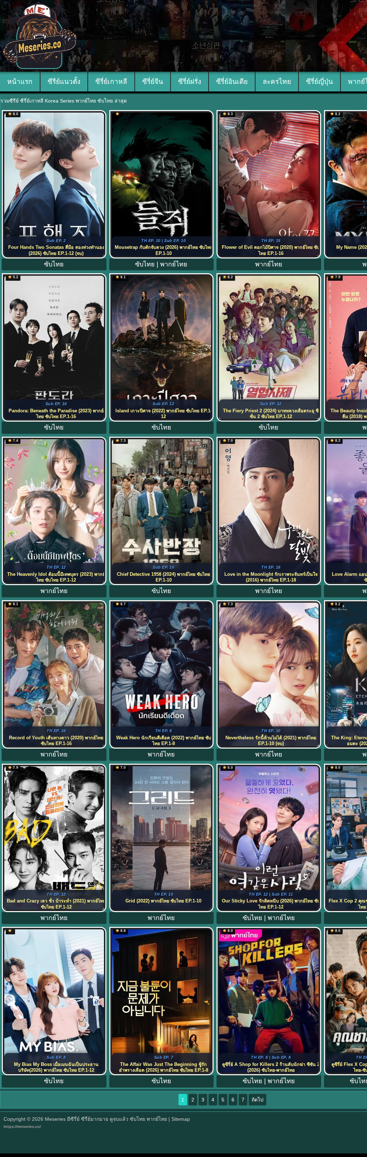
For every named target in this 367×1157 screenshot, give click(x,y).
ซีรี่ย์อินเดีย (232, 81)
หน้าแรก (20, 81)
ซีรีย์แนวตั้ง (64, 81)
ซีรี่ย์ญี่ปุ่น (319, 81)
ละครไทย (277, 81)
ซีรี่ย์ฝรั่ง (189, 81)
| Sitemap (179, 1119)
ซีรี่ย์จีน (152, 81)
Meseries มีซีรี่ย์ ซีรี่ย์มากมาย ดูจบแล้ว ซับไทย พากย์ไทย (106, 1119)
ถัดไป (257, 1100)
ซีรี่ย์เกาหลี (111, 81)
